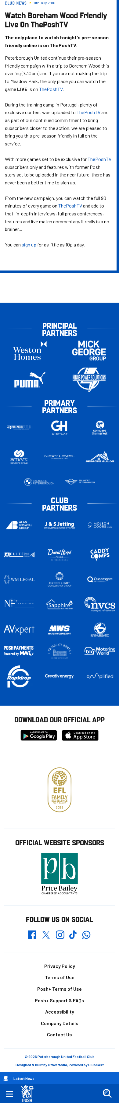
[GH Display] (59, 427)
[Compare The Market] (100, 427)
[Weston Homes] (30, 350)
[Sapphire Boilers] (59, 604)
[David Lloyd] (59, 554)
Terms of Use (59, 977)
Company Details (59, 1023)
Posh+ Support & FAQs (59, 1000)
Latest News (23, 1078)
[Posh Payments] (19, 651)
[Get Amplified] (100, 676)
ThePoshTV (51, 89)
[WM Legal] (19, 579)
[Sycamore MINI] (79, 482)
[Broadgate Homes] (59, 651)
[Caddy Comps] (100, 554)
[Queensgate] (100, 579)
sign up (29, 244)
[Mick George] (89, 350)
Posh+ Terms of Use (59, 989)
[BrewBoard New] (100, 630)
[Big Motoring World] (100, 651)
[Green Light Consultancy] (59, 579)
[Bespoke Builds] (100, 457)
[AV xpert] (19, 630)
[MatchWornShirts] (59, 630)
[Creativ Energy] (59, 676)
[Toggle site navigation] (9, 1093)
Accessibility (59, 1011)
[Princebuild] (19, 427)
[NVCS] (100, 604)
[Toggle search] (107, 1093)
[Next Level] (59, 457)
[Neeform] (19, 604)
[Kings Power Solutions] (89, 380)
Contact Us (59, 1034)
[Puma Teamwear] (30, 380)
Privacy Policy (59, 966)
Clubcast (96, 1065)
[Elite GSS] (19, 554)
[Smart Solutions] (19, 457)
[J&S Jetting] (59, 525)
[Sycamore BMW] (39, 482)
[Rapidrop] (19, 676)
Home (5, 1078)
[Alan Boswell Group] (19, 525)
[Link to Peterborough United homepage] (29, 1093)
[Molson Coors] (100, 525)
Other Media (57, 1065)
